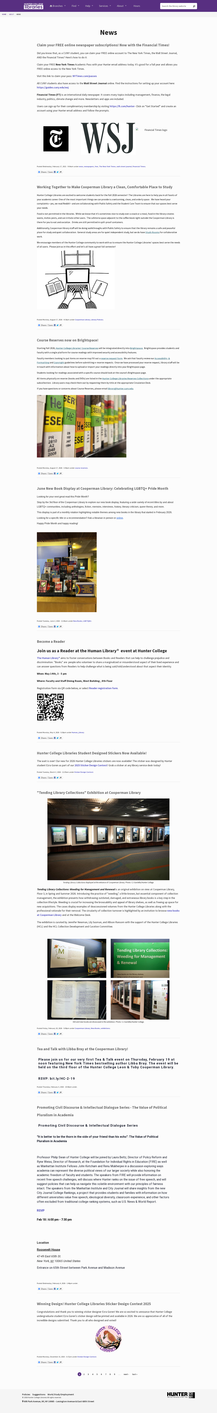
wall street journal (124, 166)
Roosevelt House (48, 1249)
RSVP (41, 1210)
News (19, 14)
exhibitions (105, 1028)
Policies (26, 1394)
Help (87, 6)
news (81, 166)
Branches (58, 6)
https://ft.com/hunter (122, 106)
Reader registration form (103, 688)
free (96, 166)
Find (74, 6)
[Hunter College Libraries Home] (33, 6)
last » (134, 1374)
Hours (136, 6)
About (120, 6)
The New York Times (107, 166)
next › (126, 1374)
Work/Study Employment (61, 1394)
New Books (77, 621)
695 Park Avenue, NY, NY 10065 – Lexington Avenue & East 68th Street (58, 1401)
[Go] (194, 6)
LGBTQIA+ (87, 621)
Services (103, 6)
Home (4, 14)
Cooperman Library (82, 320)
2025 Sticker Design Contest (91, 765)
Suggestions (38, 1394)
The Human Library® (48, 658)
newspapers (89, 166)
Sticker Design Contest (83, 772)
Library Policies (97, 320)
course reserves (81, 468)
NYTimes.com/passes (85, 76)
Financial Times (139, 166)
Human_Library (78, 732)
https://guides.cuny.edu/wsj (53, 87)
